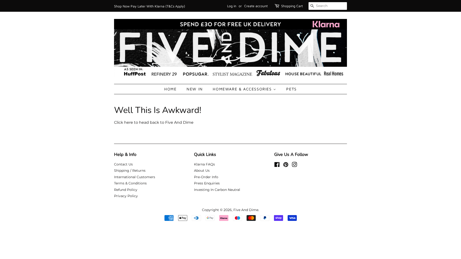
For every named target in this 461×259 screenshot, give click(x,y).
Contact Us (123, 164)
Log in (231, 6)
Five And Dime (245, 210)
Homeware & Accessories (243, 89)
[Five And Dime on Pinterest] (285, 165)
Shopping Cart (292, 6)
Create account (256, 6)
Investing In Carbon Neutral (217, 190)
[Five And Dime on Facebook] (277, 165)
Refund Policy (125, 190)
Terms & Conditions (130, 183)
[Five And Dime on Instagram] (294, 165)
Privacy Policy (126, 196)
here (128, 122)
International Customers (134, 177)
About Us (202, 170)
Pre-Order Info (206, 177)
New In (195, 89)
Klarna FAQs (204, 164)
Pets (291, 89)
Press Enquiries (207, 183)
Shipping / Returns (130, 170)
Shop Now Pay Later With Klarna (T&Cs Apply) (149, 6)
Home (170, 89)
